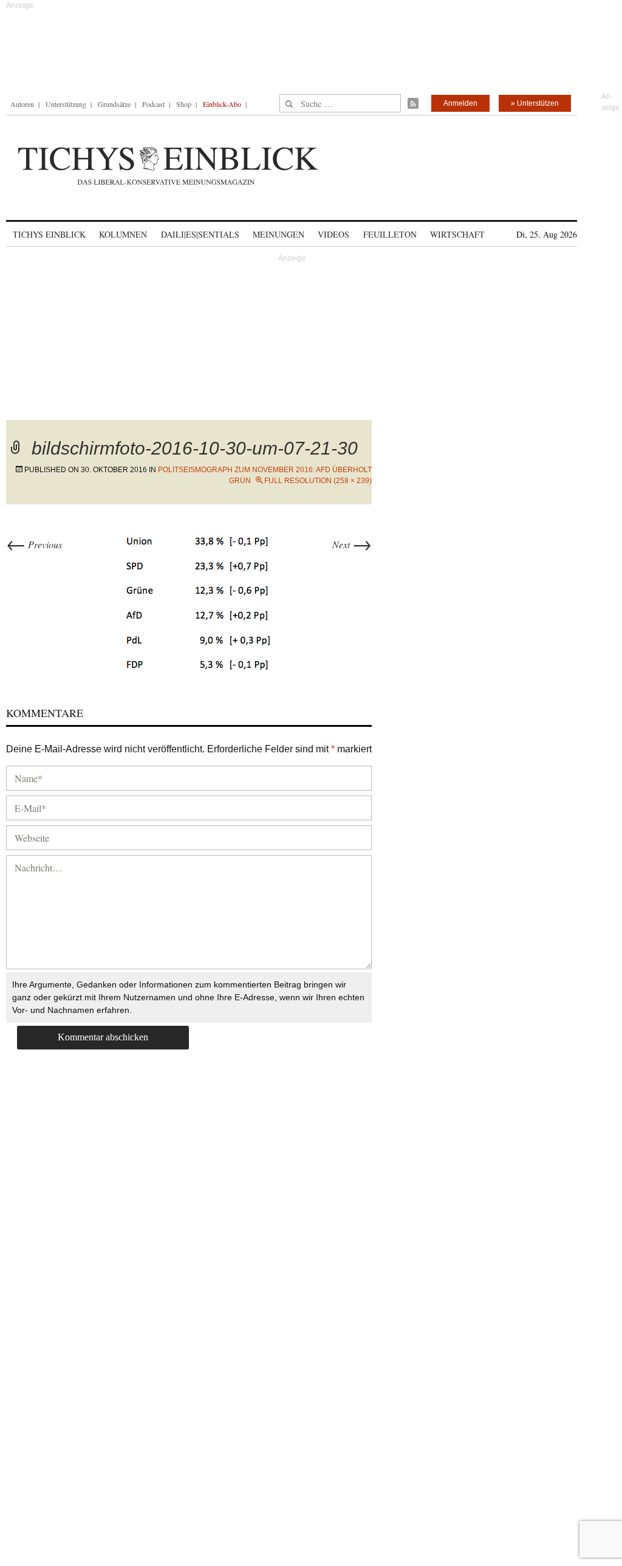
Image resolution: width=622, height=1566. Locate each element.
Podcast (153, 104)
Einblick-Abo (222, 104)
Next (352, 544)
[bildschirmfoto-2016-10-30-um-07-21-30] (197, 599)
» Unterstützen (535, 103)
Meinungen (278, 234)
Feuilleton (390, 234)
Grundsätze (114, 104)
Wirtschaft (457, 234)
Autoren (22, 104)
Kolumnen (123, 234)
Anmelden (460, 103)
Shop (183, 104)
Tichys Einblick (49, 234)
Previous (34, 544)
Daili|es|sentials (200, 234)
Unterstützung (66, 104)
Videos (333, 234)
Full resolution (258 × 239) (318, 480)
